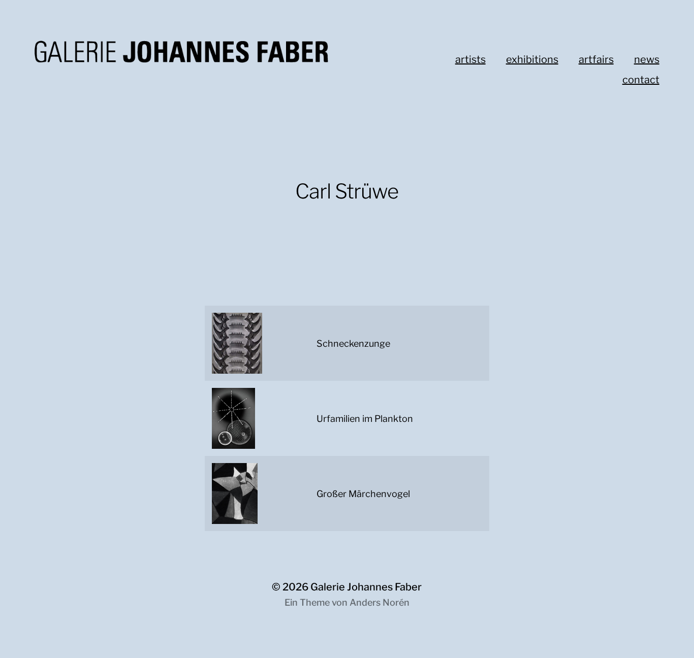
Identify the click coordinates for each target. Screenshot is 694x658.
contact (640, 80)
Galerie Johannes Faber (366, 587)
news (646, 59)
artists (470, 59)
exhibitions (532, 59)
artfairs (596, 59)
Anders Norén (379, 602)
